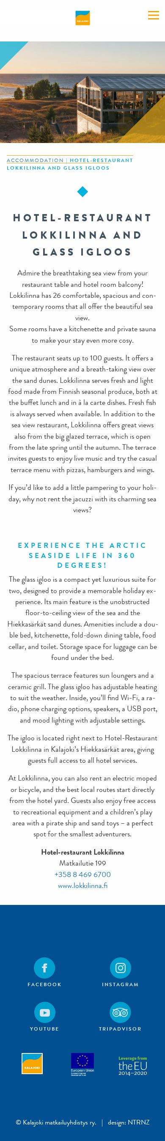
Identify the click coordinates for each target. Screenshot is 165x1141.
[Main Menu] (153, 15)
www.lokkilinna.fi (82, 885)
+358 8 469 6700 (83, 874)
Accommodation (35, 160)
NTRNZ (139, 1122)
